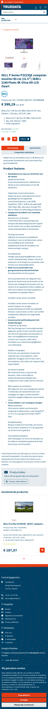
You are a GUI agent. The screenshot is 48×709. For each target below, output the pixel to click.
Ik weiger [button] (24, 700)
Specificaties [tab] (35, 148)
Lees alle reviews (12, 660)
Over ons (8, 633)
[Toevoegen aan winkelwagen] (42, 550)
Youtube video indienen (18, 481)
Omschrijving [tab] (12, 148)
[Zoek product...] (44, 12)
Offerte (24, 139)
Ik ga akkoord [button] (24, 695)
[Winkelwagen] (14, 139)
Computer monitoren (11, 30)
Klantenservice (10, 619)
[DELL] (4, 94)
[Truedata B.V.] (11, 7)
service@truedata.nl (12, 598)
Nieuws (7, 609)
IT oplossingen (10, 639)
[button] (36, 7)
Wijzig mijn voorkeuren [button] (24, 705)
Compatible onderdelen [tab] (24, 152)
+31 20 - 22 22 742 (11, 595)
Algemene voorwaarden (14, 615)
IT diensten (9, 636)
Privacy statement (12, 622)
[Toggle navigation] (9, 19)
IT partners (9, 642)
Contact (8, 612)
